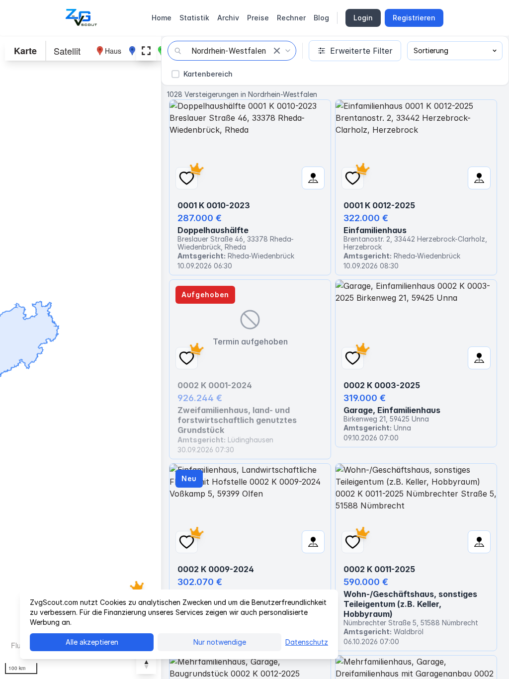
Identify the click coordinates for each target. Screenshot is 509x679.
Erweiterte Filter (361, 51)
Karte (25, 50)
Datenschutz (306, 642)
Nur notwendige (219, 642)
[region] (80, 357)
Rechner (291, 17)
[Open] (288, 51)
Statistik (194, 17)
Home (161, 17)
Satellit (67, 50)
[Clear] (277, 51)
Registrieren (414, 17)
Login (363, 17)
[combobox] (231, 51)
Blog (321, 17)
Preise (258, 17)
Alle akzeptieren (92, 642)
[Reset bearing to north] (146, 664)
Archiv (228, 17)
